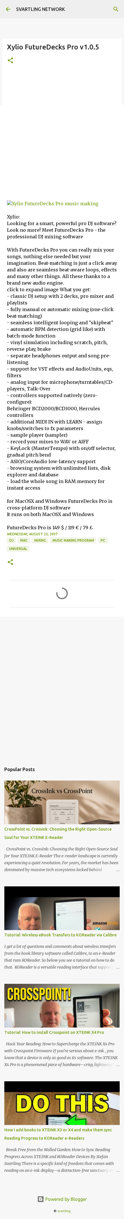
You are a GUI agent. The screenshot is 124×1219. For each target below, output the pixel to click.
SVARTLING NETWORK (40, 9)
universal (18, 549)
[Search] (115, 9)
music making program (73, 540)
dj (11, 540)
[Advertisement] (62, 136)
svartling (64, 1211)
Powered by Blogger (65, 1199)
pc (103, 540)
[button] (10, 61)
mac (24, 540)
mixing (40, 540)
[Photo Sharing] (52, 203)
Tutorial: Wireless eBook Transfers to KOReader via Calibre (60, 935)
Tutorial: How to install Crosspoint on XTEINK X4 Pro (54, 1032)
